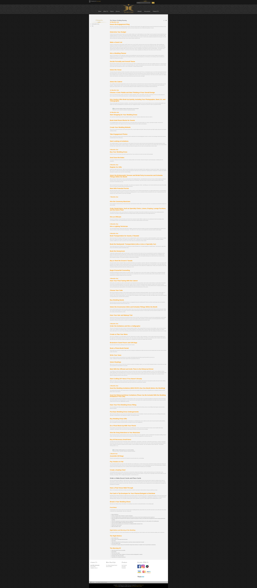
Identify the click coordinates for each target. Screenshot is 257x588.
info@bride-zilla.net (93, 567)
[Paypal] (149, 572)
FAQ (92, 26)
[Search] (153, 3)
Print (166, 20)
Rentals (140, 11)
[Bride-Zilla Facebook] (139, 566)
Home (93, 582)
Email (164, 20)
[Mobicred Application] (140, 577)
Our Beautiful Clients (95, 24)
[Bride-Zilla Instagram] (143, 566)
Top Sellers (124, 566)
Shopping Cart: (94, 1)
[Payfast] (139, 572)
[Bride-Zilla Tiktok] (147, 566)
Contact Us (156, 11)
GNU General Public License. (136, 586)
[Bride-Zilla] (128, 8)
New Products (124, 565)
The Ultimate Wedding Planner (111, 565)
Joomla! (116, 586)
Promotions (124, 567)
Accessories (147, 11)
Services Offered (109, 566)
